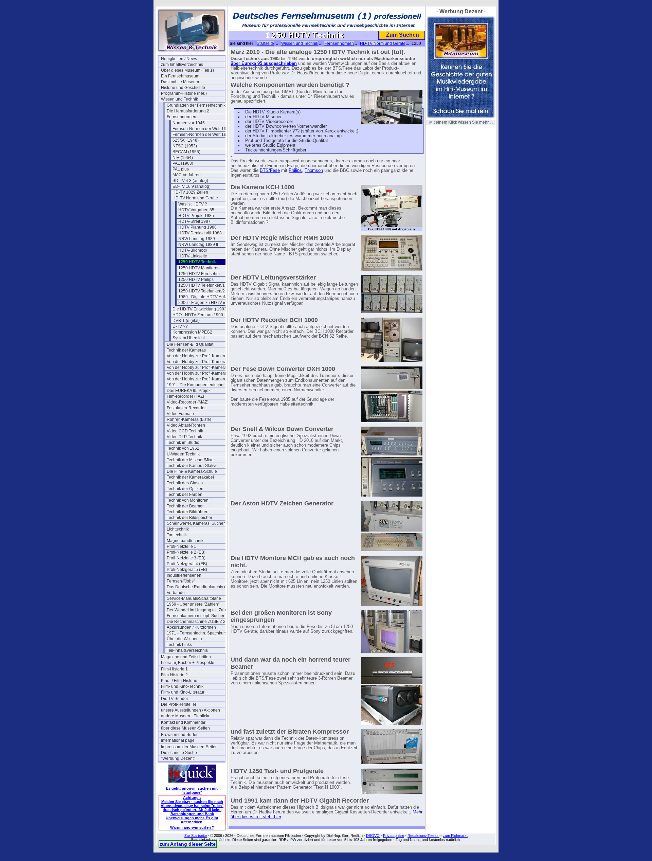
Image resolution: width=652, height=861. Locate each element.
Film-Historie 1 (174, 669)
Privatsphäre (393, 835)
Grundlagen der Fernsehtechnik (196, 105)
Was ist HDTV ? (192, 204)
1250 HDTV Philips (196, 279)
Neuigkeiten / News (179, 58)
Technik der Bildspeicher (189, 517)
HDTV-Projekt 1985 (196, 215)
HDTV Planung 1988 (197, 227)
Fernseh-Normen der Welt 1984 (202, 134)
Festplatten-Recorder (186, 408)
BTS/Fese (270, 170)
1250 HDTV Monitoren (199, 268)
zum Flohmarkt (455, 835)
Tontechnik (177, 535)
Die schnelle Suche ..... (182, 752)
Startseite (265, 43)
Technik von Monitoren (188, 500)
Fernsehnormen (181, 116)
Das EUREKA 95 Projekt (189, 390)
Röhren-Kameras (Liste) (189, 419)
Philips (295, 170)
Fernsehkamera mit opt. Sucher (195, 615)
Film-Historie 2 (174, 674)
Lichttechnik (178, 529)
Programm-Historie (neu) (184, 93)
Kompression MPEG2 (192, 332)
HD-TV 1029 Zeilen (190, 192)
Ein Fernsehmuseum (180, 76)
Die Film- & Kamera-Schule (192, 471)
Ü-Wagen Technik (183, 454)
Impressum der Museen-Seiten (189, 747)
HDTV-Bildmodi (192, 250)
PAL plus (181, 169)
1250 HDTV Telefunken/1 (201, 285)
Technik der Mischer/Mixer (191, 460)
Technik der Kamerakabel (190, 477)
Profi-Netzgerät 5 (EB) (187, 569)
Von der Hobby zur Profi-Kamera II (198, 367)
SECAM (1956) (186, 151)
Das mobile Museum (180, 81)
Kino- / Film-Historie (179, 680)
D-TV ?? (180, 326)
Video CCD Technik (185, 431)
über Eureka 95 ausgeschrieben (264, 63)
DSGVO (373, 835)
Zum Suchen (402, 35)
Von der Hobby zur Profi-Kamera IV (199, 379)
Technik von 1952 (183, 448)
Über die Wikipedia (184, 638)
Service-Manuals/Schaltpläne (194, 598)
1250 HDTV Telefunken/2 (201, 291)
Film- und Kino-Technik (182, 686)
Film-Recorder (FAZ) (185, 396)
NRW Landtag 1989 (196, 238)
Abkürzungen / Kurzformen (191, 627)
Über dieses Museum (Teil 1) (187, 70)
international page (178, 740)
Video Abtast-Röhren (186, 425)
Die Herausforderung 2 (188, 111)
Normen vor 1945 (189, 123)
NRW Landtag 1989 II (198, 244)
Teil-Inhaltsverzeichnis (187, 650)
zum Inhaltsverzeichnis (182, 64)
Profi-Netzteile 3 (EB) (186, 558)
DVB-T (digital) (186, 320)
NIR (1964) (183, 157)
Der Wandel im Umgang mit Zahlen (199, 610)
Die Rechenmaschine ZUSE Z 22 (197, 621)
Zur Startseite (195, 835)
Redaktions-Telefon (423, 835)
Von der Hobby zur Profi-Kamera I (198, 356)
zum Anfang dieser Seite (188, 844)
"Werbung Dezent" (178, 758)
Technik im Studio (183, 442)
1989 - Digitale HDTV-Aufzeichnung (210, 296)
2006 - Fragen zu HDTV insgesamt (210, 302)
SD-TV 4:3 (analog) (190, 180)
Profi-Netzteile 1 (181, 546)
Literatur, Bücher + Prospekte (187, 662)
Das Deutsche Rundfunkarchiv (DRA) (199, 587)
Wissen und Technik (179, 99)
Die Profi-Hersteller (178, 704)
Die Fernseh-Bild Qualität (190, 344)
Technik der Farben (184, 494)
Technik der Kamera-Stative (192, 465)
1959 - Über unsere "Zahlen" (193, 604)
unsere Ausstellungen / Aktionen (190, 710)
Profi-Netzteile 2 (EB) (186, 552)
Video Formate (180, 413)
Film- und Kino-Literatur (182, 692)
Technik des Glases (185, 483)
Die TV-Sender (174, 698)
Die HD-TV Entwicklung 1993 (200, 309)
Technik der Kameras (186, 350)
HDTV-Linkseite (192, 256)
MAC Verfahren (187, 175)
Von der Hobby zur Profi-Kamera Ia (199, 361)
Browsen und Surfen (180, 734)
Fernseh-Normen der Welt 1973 (202, 128)
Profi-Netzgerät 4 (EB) (187, 563)
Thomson (314, 170)
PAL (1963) (183, 163)
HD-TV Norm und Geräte (195, 198)
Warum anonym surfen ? (192, 827)
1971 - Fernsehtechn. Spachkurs (197, 633)
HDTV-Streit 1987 (194, 221)
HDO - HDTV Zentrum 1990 (198, 314)
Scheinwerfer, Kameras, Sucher (196, 523)
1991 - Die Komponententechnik (197, 384)
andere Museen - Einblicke (186, 716)
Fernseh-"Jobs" (181, 581)
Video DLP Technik (184, 436)
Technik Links (179, 644)
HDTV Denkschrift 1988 (200, 233)
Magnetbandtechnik (185, 540)
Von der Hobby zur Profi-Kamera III (199, 373)
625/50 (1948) (186, 140)
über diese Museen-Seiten (185, 728)
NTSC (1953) (185, 146)
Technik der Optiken (185, 488)
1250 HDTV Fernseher (199, 273)
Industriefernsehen (184, 575)
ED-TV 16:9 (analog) (192, 186)
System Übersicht (189, 338)
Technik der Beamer (185, 506)
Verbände (176, 592)
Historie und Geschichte (183, 87)
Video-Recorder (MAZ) (188, 402)
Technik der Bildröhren (188, 511)
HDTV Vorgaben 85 (196, 210)
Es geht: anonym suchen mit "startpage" (192, 790)
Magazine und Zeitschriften (186, 656)
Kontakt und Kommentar (183, 722)
